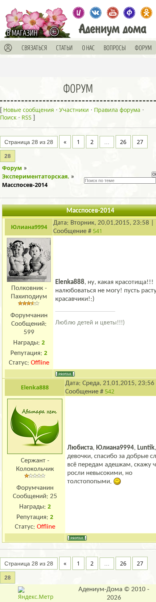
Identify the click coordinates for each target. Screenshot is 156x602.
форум (143, 48)
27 (140, 142)
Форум (12, 168)
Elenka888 (35, 387)
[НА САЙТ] (56, 31)
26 (123, 142)
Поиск (8, 117)
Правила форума (117, 110)
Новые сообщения (28, 110)
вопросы (115, 48)
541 (97, 231)
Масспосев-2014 (25, 185)
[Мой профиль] (8, 48)
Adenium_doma (78, 12)
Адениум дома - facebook (129, 12)
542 (109, 391)
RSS (27, 117)
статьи (64, 48)
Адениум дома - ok (146, 12)
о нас (88, 48)
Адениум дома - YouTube (112, 12)
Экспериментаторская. (35, 176)
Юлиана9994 (29, 227)
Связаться (34, 48)
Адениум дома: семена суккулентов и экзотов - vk (95, 12)
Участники (74, 110)
